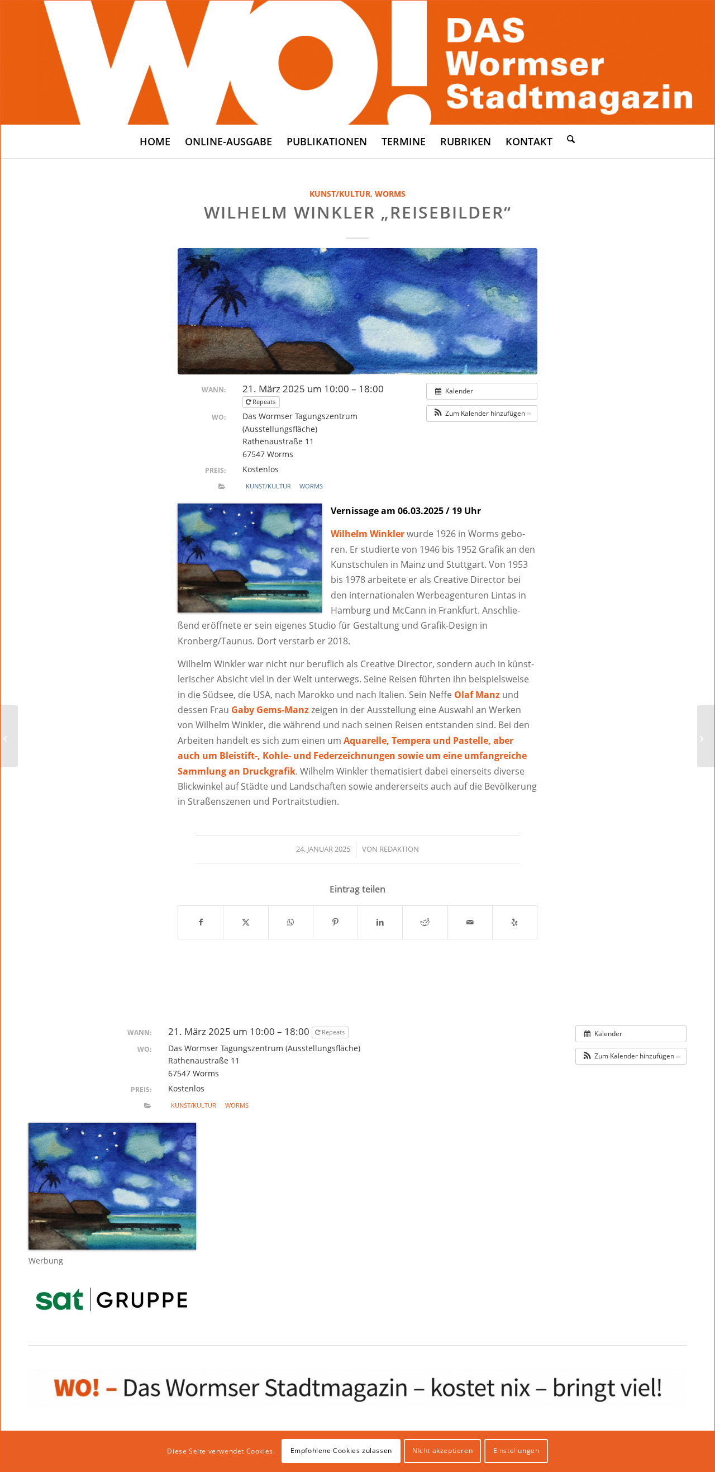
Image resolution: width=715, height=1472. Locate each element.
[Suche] (571, 138)
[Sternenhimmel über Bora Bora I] (357, 311)
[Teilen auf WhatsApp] (291, 922)
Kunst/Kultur (339, 193)
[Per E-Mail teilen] (470, 922)
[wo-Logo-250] (357, 63)
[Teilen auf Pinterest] (335, 922)
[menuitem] (155, 141)
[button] (482, 413)
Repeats (264, 401)
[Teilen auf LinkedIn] (380, 922)
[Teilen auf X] (245, 922)
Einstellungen (516, 1450)
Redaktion (399, 849)
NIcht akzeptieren (442, 1450)
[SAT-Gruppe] (111, 1299)
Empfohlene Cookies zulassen (341, 1450)
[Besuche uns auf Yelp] (515, 922)
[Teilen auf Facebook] (200, 922)
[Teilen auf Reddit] (425, 922)
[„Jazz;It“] (9, 736)
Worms (390, 193)
